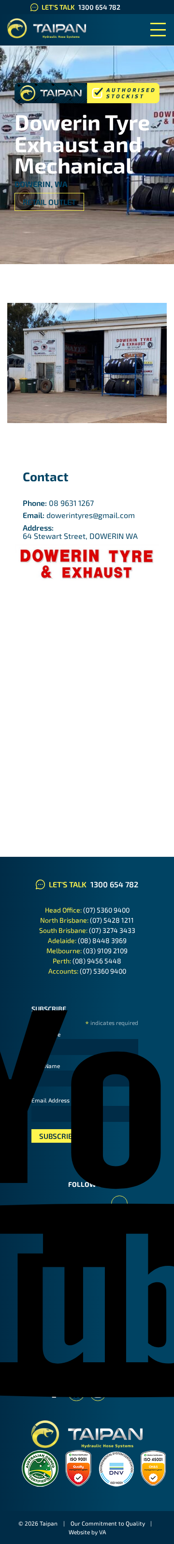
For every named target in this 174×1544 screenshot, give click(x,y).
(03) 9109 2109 (105, 950)
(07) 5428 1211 (112, 920)
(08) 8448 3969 (102, 940)
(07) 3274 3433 (112, 930)
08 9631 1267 (71, 502)
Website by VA (87, 1531)
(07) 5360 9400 (106, 910)
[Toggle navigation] (158, 30)
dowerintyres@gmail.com (90, 515)
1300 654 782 (99, 7)
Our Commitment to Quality (108, 1523)
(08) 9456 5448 (96, 961)
